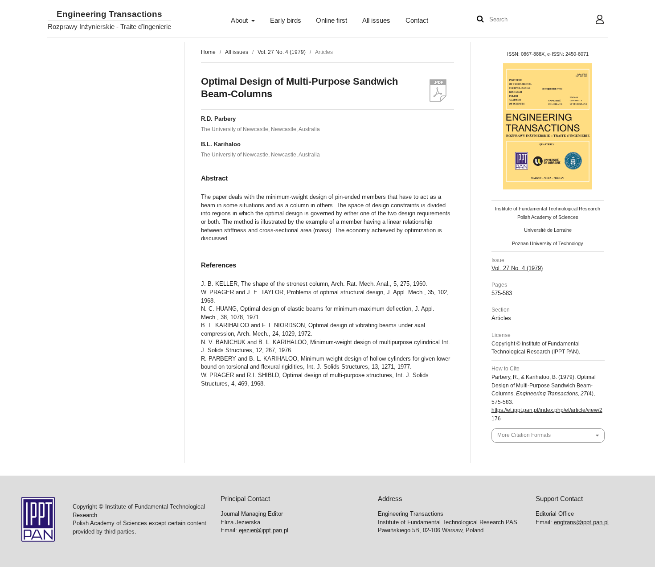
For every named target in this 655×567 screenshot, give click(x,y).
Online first (331, 20)
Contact (416, 20)
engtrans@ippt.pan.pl (581, 522)
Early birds (285, 20)
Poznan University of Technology (547, 243)
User (592, 20)
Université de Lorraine (548, 230)
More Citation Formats (524, 435)
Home (208, 52)
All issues (376, 20)
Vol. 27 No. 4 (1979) (282, 52)
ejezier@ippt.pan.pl (263, 530)
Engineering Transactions (109, 14)
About (240, 20)
